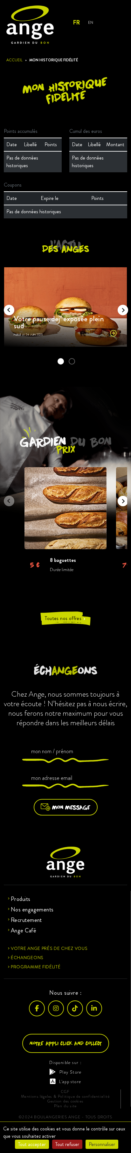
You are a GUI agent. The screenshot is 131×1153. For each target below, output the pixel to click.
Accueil (14, 60)
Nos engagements (32, 909)
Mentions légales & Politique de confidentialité (65, 1096)
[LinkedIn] (94, 1008)
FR (76, 22)
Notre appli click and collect (65, 1043)
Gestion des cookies (65, 1101)
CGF (65, 1091)
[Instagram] (56, 1008)
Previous (7, 308)
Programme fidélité (36, 966)
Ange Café (23, 930)
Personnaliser (102, 1144)
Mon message (71, 807)
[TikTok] (75, 1008)
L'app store (70, 1081)
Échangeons (27, 957)
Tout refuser (67, 1144)
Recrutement (26, 920)
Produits (21, 899)
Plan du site (65, 1105)
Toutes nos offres (65, 618)
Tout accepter (32, 1144)
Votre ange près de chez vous (49, 948)
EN (90, 22)
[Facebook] (37, 1008)
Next (121, 308)
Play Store (70, 1071)
